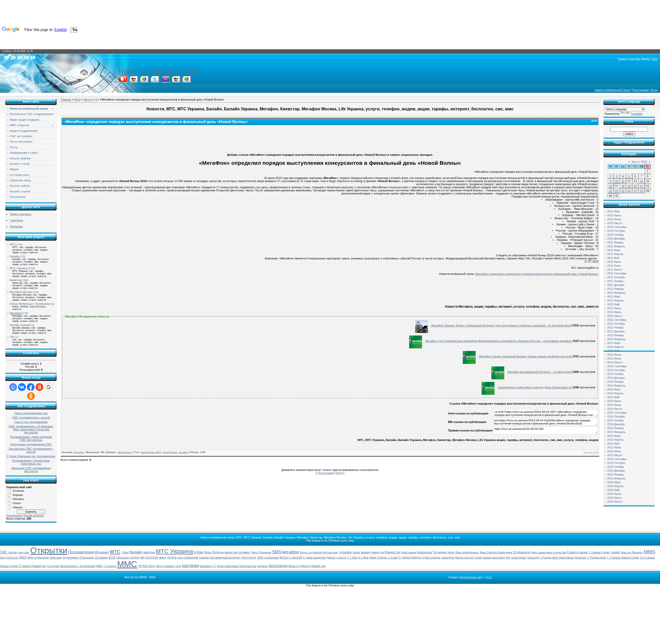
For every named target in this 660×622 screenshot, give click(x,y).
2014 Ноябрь (615, 420)
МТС (13, 244)
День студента (299, 566)
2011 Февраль (616, 246)
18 (622, 185)
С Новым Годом (599, 552)
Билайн (14, 256)
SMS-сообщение (268, 557)
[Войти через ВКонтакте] (22, 387)
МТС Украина (19, 268)
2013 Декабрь (616, 377)
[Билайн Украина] (175, 81)
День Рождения (261, 552)
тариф (615, 552)
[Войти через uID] (13, 387)
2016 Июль (614, 497)
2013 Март (614, 343)
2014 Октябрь (616, 416)
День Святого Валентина (496, 552)
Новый (374, 552)
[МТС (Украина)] (165, 81)
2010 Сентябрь (617, 226)
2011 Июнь (614, 261)
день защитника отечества (548, 552)
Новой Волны (169, 452)
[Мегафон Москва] (186, 81)
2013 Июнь (614, 354)
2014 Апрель (615, 393)
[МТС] (123, 81)
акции (365, 552)
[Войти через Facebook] (31, 387)
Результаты (14, 515)
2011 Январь (615, 242)
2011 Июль (614, 265)
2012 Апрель (615, 300)
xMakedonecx (124, 452)
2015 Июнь (614, 447)
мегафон (183, 452)
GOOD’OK (151, 557)
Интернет (102, 552)
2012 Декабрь (616, 331)
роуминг (244, 552)
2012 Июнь (614, 308)
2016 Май (613, 490)
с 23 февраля (86, 566)
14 (641, 181)
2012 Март (614, 296)
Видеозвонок (68, 566)
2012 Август (615, 315)
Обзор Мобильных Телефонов (30, 303)
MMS (649, 551)
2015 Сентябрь (617, 459)
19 (629, 185)
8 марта (573, 552)
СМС (3, 552)
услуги (134, 557)
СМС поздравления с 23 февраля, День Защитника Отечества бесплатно (31, 429)
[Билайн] (133, 81)
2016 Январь (615, 474)
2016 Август (615, 501)
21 (641, 185)
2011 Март (614, 250)
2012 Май (613, 304)
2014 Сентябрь (617, 412)
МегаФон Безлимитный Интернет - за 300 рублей (540, 371)
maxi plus (23, 552)
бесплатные (330, 552)
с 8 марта (110, 566)
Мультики (16, 226)
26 (629, 190)
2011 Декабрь (616, 285)
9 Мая (198, 552)
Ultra (159, 566)
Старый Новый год (32, 566)
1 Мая (125, 552)
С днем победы (410, 557)
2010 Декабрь (616, 238)
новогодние (518, 557)
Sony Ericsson (9, 557)
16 (610, 185)
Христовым (408, 552)
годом (478, 557)
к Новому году (171, 566)
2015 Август (615, 455)
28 (641, 190)
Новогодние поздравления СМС (31, 444)
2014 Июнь (614, 401)
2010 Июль (614, 219)
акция (583, 552)
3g (64, 557)
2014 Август (615, 408)
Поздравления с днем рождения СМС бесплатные (31, 438)
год (382, 552)
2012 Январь (615, 288)
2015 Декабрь (616, 470)
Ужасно (17, 507)
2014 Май (613, 397)
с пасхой (296, 557)
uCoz (488, 577)
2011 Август (615, 269)
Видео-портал (464, 557)
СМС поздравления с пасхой (31, 417)
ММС (127, 564)
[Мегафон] (144, 81)
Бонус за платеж (310, 552)
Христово (56, 557)
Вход (654, 90)
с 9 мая (393, 557)
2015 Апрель (615, 439)
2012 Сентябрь (617, 319)
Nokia (356, 552)
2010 (77, 99)
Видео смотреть (20, 214)
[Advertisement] (330, 138)
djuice (162, 557)
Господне (53, 566)
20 (635, 185)
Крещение (424, 552)
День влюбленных (467, 552)
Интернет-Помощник (80, 557)
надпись (262, 566)
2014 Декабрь (616, 424)
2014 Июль (614, 404)
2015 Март (614, 435)
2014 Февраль (616, 385)
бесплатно (278, 566)
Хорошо (18, 494)
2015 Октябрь (616, 462)
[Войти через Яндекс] (39, 387)
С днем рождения (314, 557)
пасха (12, 552)
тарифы (204, 557)
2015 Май (613, 443)
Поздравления (81, 552)
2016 (112, 557)
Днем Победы (378, 557)
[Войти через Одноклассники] (31, 396)
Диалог (331, 557)
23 (610, 190)
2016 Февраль (616, 478)
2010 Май (613, 211)
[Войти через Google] (48, 387)
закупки (149, 552)
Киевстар (16, 280)
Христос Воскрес (632, 552)
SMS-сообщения (38, 557)
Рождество (392, 552)
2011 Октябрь (616, 277)
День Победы (214, 552)
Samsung (533, 557)
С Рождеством (596, 557)
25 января (101, 557)
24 (616, 190)
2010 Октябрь (616, 230)
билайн (135, 552)
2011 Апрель (615, 254)
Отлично (18, 490)
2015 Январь (615, 428)
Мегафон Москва (21, 291)
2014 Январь (615, 381)
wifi (142, 557)
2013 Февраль (616, 339)
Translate (636, 113)
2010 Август (615, 223)
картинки (190, 565)
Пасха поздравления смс (31, 413)
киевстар (231, 552)
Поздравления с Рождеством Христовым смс (31, 462)
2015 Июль (614, 451)
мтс (115, 551)
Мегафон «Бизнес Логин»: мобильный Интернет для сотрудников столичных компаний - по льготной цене (501, 325)
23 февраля (521, 552)
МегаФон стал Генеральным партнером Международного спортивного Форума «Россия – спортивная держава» (499, 340)
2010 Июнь (614, 215)
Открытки (48, 550)
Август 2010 (639, 161)
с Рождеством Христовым (557, 557)
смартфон (448, 557)
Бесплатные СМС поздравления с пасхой (31, 450)
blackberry (206, 566)
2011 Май (613, 257)
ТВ (140, 566)
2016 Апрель (615, 486)
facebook (580, 557)
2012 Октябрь (616, 323)
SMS (276, 551)
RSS (654, 59)
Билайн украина (20, 324)
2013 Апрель (615, 346)
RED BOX (148, 566)
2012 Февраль (616, 292)
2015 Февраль (616, 431)
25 (622, 190)
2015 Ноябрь (615, 466)
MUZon (284, 557)
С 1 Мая (352, 557)
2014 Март (614, 389)
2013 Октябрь (616, 370)
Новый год (318, 566)
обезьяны (123, 557)
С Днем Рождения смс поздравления (31, 456)
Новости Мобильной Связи (159, 71)
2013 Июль (614, 358)
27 (635, 190)
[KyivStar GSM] (154, 81)
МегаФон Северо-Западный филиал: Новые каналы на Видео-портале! (525, 356)
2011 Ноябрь (615, 281)
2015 (22, 557)
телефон (345, 552)
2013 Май (613, 350)
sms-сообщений (187, 557)
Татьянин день (443, 552)
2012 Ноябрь (615, 327)
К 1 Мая (363, 557)
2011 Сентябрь (616, 273)
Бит (508, 557)
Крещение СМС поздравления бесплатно (31, 469)
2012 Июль (614, 312)
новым (487, 557)
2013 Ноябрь (615, 373)
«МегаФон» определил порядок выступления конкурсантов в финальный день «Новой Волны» (536, 273)
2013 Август (615, 362)
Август (88, 99)
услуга (171, 557)
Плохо (17, 503)
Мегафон (16, 313)
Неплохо (18, 499)
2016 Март (614, 482)
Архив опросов (34, 515)
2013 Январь (615, 335)
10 (616, 181)
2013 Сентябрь (617, 366)
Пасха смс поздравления (31, 421)
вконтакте (498, 557)
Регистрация (640, 90)
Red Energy (248, 557)
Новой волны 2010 (151, 452)
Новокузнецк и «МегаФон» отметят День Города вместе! (535, 387)
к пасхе (341, 557)
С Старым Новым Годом (623, 557)
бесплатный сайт (471, 577)
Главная (66, 99)
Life (12, 336)
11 (623, 181)
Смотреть (16, 220)
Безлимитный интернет (225, 557)
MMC (99, 566)
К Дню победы (431, 557)
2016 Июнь (614, 493)
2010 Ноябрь (615, 234)
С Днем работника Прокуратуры (235, 566)
